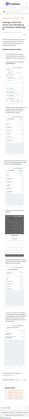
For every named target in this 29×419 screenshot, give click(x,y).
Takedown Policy (19, 412)
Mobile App (16, 18)
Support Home (5, 8)
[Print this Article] (3, 29)
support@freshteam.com (8, 375)
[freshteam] (13, 3)
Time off (22, 18)
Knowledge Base (6, 18)
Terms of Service (5, 412)
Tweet (25, 34)
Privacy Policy (12, 412)
